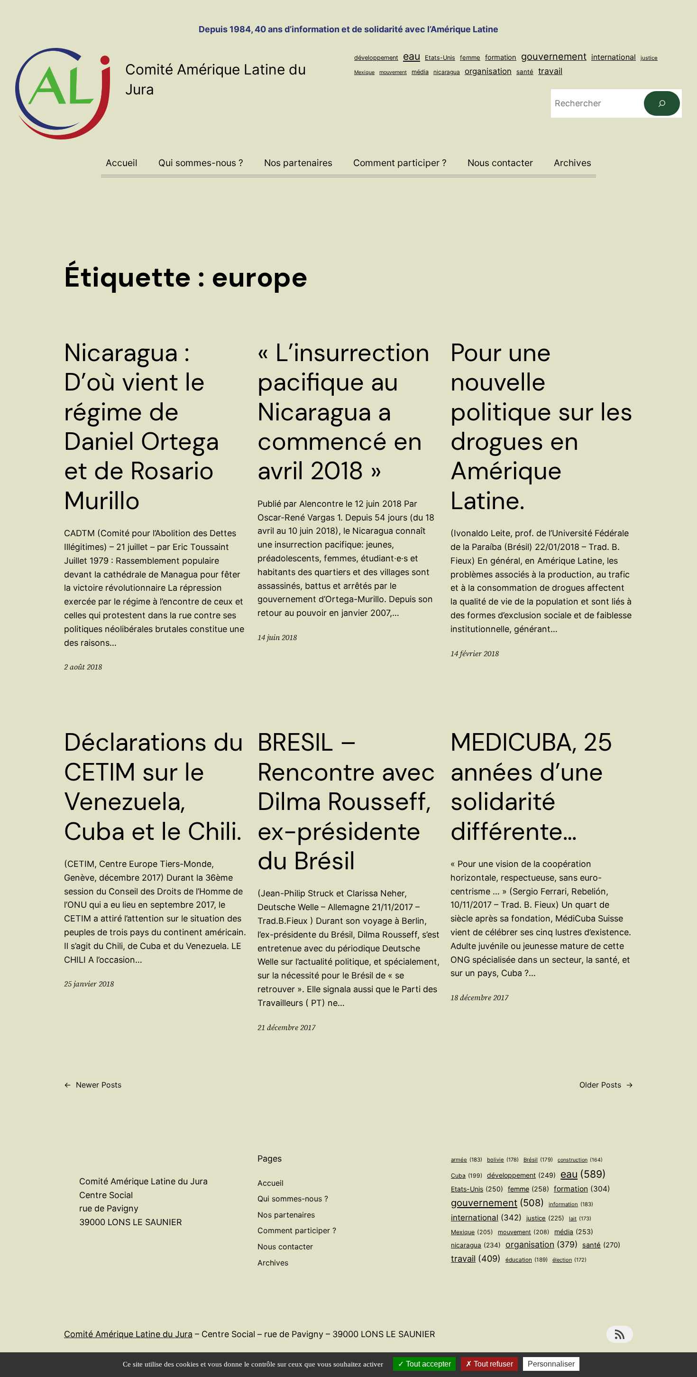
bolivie (503, 1159)
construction (580, 1160)
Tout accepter (427, 1364)
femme (470, 57)
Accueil (122, 162)
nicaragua (446, 71)
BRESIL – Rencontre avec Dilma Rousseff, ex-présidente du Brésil (346, 801)
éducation (526, 1259)
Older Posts (606, 1084)
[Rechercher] (662, 103)
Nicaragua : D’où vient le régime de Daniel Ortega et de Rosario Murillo (141, 426)
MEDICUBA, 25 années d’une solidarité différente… (531, 786)
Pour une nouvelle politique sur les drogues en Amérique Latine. (541, 426)
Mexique (364, 72)
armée (466, 1159)
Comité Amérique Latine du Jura (128, 1334)
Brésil (538, 1159)
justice (649, 58)
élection (569, 1259)
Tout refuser (492, 1364)
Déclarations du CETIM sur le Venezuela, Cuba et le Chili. (153, 786)
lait (580, 1218)
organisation (488, 71)
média (420, 71)
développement (376, 57)
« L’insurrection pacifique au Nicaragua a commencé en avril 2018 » (343, 412)
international (613, 57)
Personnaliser (551, 1364)
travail (550, 71)
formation (500, 57)
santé (524, 71)
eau (411, 56)
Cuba (466, 1175)
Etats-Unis (440, 57)
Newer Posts (92, 1084)
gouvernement (554, 56)
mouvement (393, 72)
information (571, 1204)
